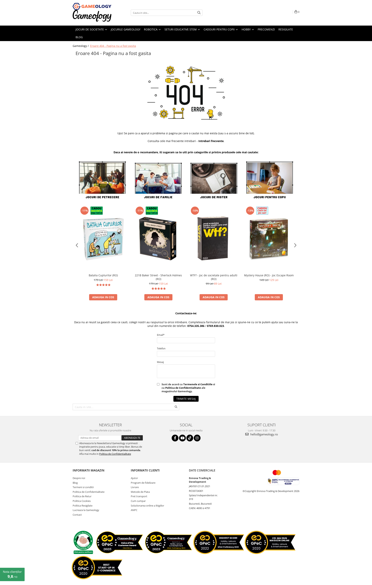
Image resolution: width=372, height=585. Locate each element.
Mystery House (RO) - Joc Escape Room (269, 275)
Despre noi (79, 478)
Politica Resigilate (82, 505)
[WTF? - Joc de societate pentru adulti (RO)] (213, 238)
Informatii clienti (145, 470)
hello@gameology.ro (264, 434)
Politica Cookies (82, 501)
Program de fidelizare (143, 482)
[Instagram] (197, 438)
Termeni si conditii (83, 487)
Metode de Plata (140, 492)
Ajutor (134, 478)
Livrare (135, 487)
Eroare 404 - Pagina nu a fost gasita (113, 46)
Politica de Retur (82, 496)
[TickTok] (189, 438)
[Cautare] (198, 12)
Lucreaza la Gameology (86, 510)
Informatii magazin (88, 470)
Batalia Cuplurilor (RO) (103, 275)
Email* (160, 335)
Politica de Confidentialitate (183, 387)
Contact (77, 514)
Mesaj (160, 362)
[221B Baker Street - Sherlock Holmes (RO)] (158, 238)
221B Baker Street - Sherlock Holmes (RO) (158, 277)
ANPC (134, 510)
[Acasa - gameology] (92, 6)
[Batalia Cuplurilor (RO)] (103, 238)
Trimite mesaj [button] (186, 399)
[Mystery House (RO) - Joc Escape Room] (268, 238)
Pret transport (139, 496)
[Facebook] (175, 438)
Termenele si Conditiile (198, 384)
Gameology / (81, 46)
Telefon (161, 348)
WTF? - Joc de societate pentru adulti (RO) (213, 277)
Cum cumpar (138, 501)
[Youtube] (182, 438)
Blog (75, 482)
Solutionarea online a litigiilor (147, 505)
